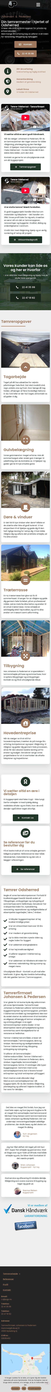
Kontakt (7, 1290)
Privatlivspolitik (34, 1388)
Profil (5, 1284)
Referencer (8, 1279)
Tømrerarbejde (10, 1273)
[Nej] (47, 1383)
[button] (38, 4)
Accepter (15, 1388)
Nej (24, 1388)
